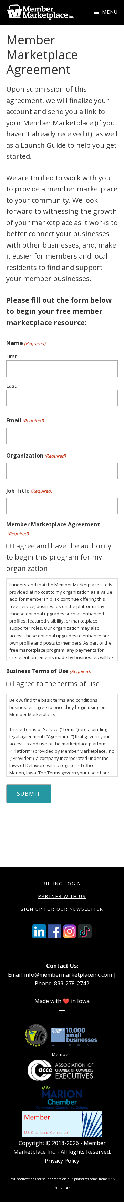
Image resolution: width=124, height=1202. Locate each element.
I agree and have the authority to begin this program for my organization (58, 557)
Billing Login (62, 883)
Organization (36, 455)
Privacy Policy (62, 1160)
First (11, 356)
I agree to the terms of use (56, 683)
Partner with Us (62, 896)
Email (25, 420)
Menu (110, 12)
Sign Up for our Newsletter (62, 909)
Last (11, 385)
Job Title (29, 490)
